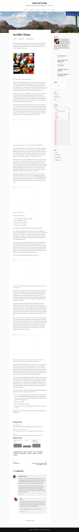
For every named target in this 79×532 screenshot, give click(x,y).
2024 (55, 121)
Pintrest (52, 9)
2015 (55, 134)
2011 (55, 140)
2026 (55, 107)
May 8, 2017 (22, 38)
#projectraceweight (18, 451)
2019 (55, 128)
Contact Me (56, 94)
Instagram (32, 9)
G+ (48, 9)
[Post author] (14, 498)
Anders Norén (47, 529)
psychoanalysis (23, 453)
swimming (34, 453)
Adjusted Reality (39, 3)
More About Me (57, 96)
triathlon (40, 453)
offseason (16, 453)
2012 (55, 138)
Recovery (15, 433)
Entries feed (57, 154)
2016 (55, 133)
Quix (15, 38)
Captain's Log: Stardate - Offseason (20, 429)
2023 (55, 123)
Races (55, 99)
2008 (55, 144)
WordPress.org (58, 160)
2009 (55, 142)
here (58, 49)
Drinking (30, 451)
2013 (55, 137)
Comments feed (58, 157)
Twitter (26, 9)
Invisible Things (22, 34)
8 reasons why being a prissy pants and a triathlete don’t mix (39, 464)
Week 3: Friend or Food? (18, 425)
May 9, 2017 (22, 494)
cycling (25, 451)
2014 (55, 135)
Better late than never (61, 111)
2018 (55, 130)
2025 (55, 120)
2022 (55, 124)
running (29, 453)
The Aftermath (16, 463)
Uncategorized (30, 38)
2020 (55, 127)
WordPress (36, 529)
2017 (55, 131)
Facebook (44, 9)
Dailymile (38, 9)
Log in (56, 152)
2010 (55, 141)
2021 (55, 126)
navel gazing (40, 451)
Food (35, 451)
